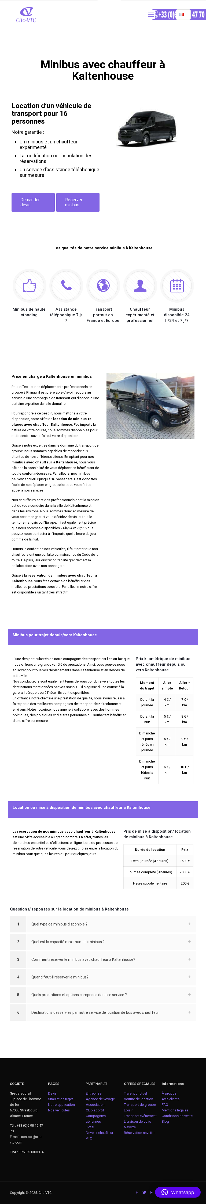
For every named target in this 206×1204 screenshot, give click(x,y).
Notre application (61, 1105)
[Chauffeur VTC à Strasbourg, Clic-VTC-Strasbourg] (26, 14)
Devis (52, 1093)
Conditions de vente (177, 1116)
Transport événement (140, 1116)
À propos (169, 1093)
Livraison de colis (137, 1121)
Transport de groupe (140, 1105)
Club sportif (95, 1110)
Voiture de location (138, 1099)
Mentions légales (175, 1110)
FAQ (165, 1105)
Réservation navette (139, 1133)
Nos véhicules (59, 1110)
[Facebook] (137, 1192)
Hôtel (90, 1127)
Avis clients (170, 1099)
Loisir (128, 1110)
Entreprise (93, 1093)
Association (95, 1105)
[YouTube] (151, 1192)
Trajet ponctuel (135, 1093)
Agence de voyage (100, 1099)
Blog (165, 1121)
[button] (178, 1192)
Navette (130, 1127)
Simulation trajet (60, 1099)
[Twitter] (144, 1192)
